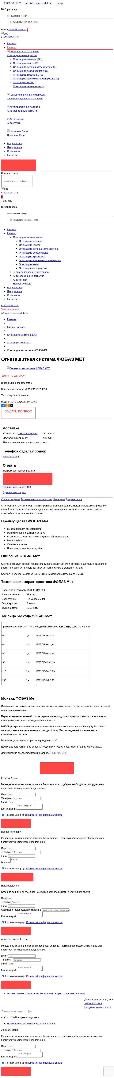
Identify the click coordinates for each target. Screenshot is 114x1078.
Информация (14, 147)
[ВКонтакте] (3, 405)
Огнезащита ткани (29, 264)
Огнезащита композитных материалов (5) (36, 79)
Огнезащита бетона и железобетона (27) (35, 67)
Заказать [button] (16, 823)
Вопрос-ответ (14, 144)
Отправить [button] (16, 931)
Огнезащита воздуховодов (33, 253)
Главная (11, 44)
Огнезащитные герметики (33, 268)
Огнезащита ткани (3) (24, 83)
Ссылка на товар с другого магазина (21, 910)
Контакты (12, 155)
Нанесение (59, 499)
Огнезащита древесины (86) (28, 75)
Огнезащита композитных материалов (40, 260)
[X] (11, 405)
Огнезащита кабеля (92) (26, 63)
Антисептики (14, 123)
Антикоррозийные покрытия (22, 111)
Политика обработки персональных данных (31, 1024)
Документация (74, 499)
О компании (13, 151)
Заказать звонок (19, 163)
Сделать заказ (57, 766)
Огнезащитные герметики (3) (28, 86)
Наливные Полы (16, 135)
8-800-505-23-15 (58, 753)
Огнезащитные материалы (22, 55)
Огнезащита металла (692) (27, 59)
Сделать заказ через (14, 492)
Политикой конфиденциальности (44, 815)
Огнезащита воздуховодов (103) (30, 71)
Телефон (7, 798)
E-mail (4, 802)
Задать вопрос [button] (17, 877)
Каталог (11, 47)
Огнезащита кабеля (30, 245)
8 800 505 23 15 (11, 457)
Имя (4, 794)
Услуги (58, 993)
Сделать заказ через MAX (17, 487)
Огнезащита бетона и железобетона (38, 249)
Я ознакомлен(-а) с (33, 815)
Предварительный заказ (27, 477)
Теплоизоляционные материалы (25, 99)
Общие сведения (10, 499)
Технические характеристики (36, 499)
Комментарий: (9, 809)
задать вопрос (18, 411)
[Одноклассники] (7, 405)
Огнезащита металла (30, 241)
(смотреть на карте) (27, 434)
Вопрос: (5, 862)
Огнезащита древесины (32, 257)
